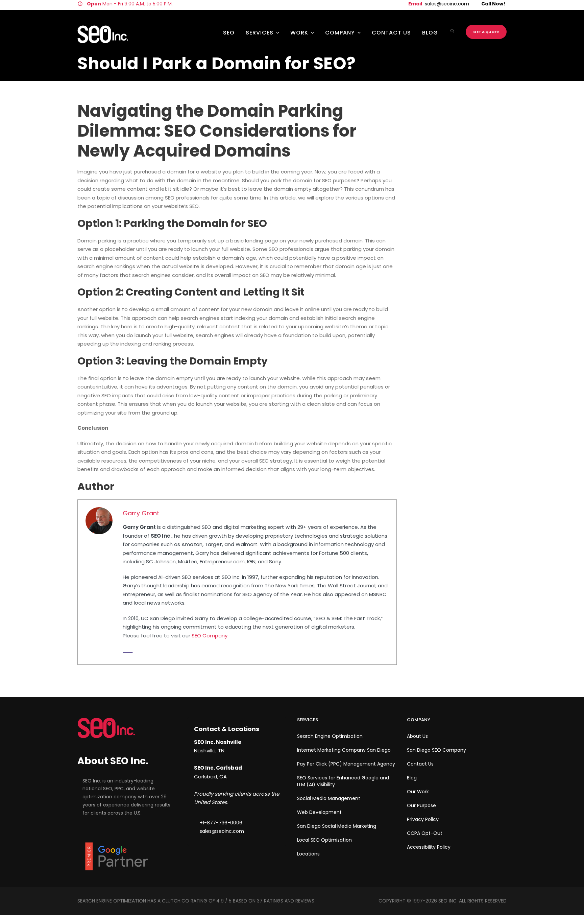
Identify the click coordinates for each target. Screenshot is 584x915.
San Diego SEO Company (436, 750)
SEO (229, 33)
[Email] (128, 652)
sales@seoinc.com (447, 3)
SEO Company (209, 635)
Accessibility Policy (429, 847)
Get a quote (486, 31)
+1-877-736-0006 (221, 822)
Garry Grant (141, 513)
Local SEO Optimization (324, 840)
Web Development (319, 812)
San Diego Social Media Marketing (336, 826)
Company (340, 33)
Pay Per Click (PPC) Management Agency (346, 763)
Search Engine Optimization (330, 736)
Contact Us (391, 33)
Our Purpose (421, 805)
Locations (308, 853)
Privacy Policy (423, 819)
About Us (417, 736)
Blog (430, 33)
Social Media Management (328, 798)
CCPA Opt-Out (424, 833)
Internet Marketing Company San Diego (344, 750)
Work (299, 33)
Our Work (418, 791)
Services (259, 33)
